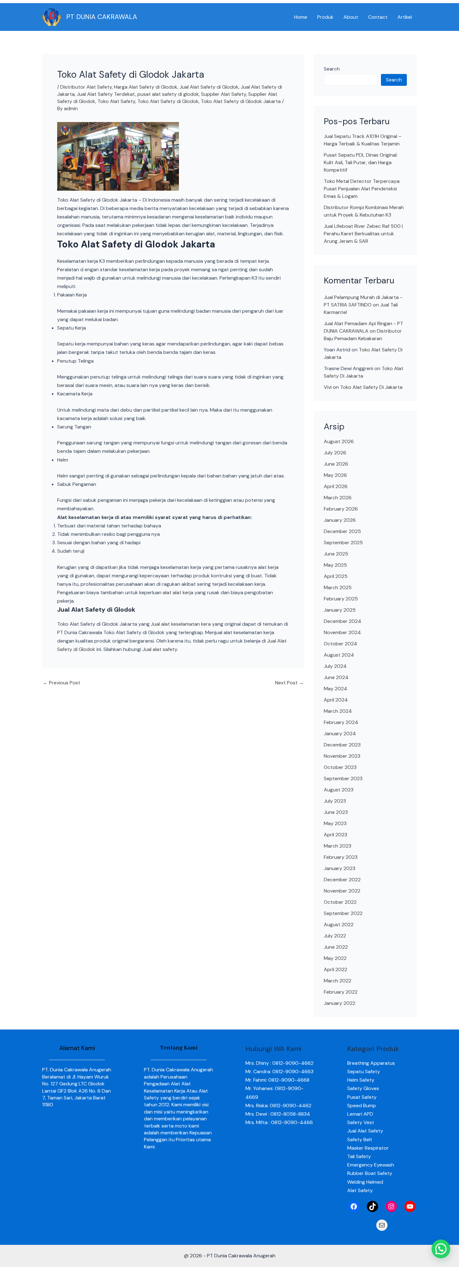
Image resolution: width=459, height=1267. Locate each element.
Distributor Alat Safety (86, 87)
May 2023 (335, 823)
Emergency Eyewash (370, 1165)
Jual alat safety (159, 649)
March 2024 (338, 711)
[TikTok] (372, 1206)
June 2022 (336, 947)
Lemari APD (360, 1114)
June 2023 (336, 812)
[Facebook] (353, 1206)
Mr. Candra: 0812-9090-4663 (279, 1071)
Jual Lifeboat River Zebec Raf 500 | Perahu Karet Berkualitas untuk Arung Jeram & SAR (363, 233)
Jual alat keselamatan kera (181, 624)
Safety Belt (359, 1139)
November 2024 (342, 632)
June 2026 (336, 464)
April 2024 (336, 700)
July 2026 (335, 452)
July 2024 (335, 666)
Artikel (404, 17)
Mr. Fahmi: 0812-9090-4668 (277, 1080)
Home (300, 17)
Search (332, 69)
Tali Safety (359, 1156)
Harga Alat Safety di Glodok (145, 87)
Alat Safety (360, 1190)
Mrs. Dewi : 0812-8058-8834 (277, 1114)
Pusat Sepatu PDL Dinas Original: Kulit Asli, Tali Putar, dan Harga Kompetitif (360, 162)
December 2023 (342, 744)
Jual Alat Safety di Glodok (209, 87)
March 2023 (337, 846)
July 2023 (335, 801)
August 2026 (339, 441)
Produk (325, 17)
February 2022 (341, 992)
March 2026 (338, 497)
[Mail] (381, 1225)
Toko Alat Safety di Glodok (168, 101)
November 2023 (342, 756)
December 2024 (342, 621)
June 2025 (336, 553)
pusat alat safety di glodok (168, 94)
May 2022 (335, 958)
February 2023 (341, 857)
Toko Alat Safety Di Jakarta (371, 387)
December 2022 (342, 879)
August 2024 (339, 655)
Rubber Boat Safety (369, 1173)
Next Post (289, 682)
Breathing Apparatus (371, 1063)
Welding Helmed (365, 1182)
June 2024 (336, 677)
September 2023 (343, 778)
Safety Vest (360, 1122)
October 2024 (340, 643)
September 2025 (343, 542)
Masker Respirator (368, 1148)
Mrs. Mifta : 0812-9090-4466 (279, 1122)
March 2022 (337, 980)
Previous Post (61, 682)
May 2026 (335, 475)
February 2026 (341, 509)
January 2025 (340, 610)
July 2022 (335, 935)
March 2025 (338, 587)
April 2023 (335, 834)
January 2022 (339, 1003)
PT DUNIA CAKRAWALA (101, 16)
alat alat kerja (178, 592)
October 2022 (340, 902)
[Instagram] (391, 1206)
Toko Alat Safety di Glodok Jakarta (241, 101)
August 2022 (338, 924)
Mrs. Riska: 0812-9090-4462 (278, 1105)
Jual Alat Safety (365, 1131)
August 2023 (338, 789)
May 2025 (335, 565)
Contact (377, 17)
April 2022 (335, 969)
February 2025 (341, 598)
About (350, 17)
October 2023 (340, 767)
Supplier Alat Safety (223, 94)
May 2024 (335, 688)
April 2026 (336, 486)
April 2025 (336, 576)
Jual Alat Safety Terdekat (106, 94)
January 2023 (339, 868)
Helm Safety (360, 1080)
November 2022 (342, 891)
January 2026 (340, 520)
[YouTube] (410, 1206)
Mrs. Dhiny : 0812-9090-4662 (279, 1063)
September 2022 (343, 913)
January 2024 (340, 733)
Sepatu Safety (363, 1071)
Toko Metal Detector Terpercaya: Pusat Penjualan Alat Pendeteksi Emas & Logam (362, 188)
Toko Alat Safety (116, 101)
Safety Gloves (363, 1088)
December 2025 (342, 531)
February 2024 (341, 722)
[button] (441, 1249)
